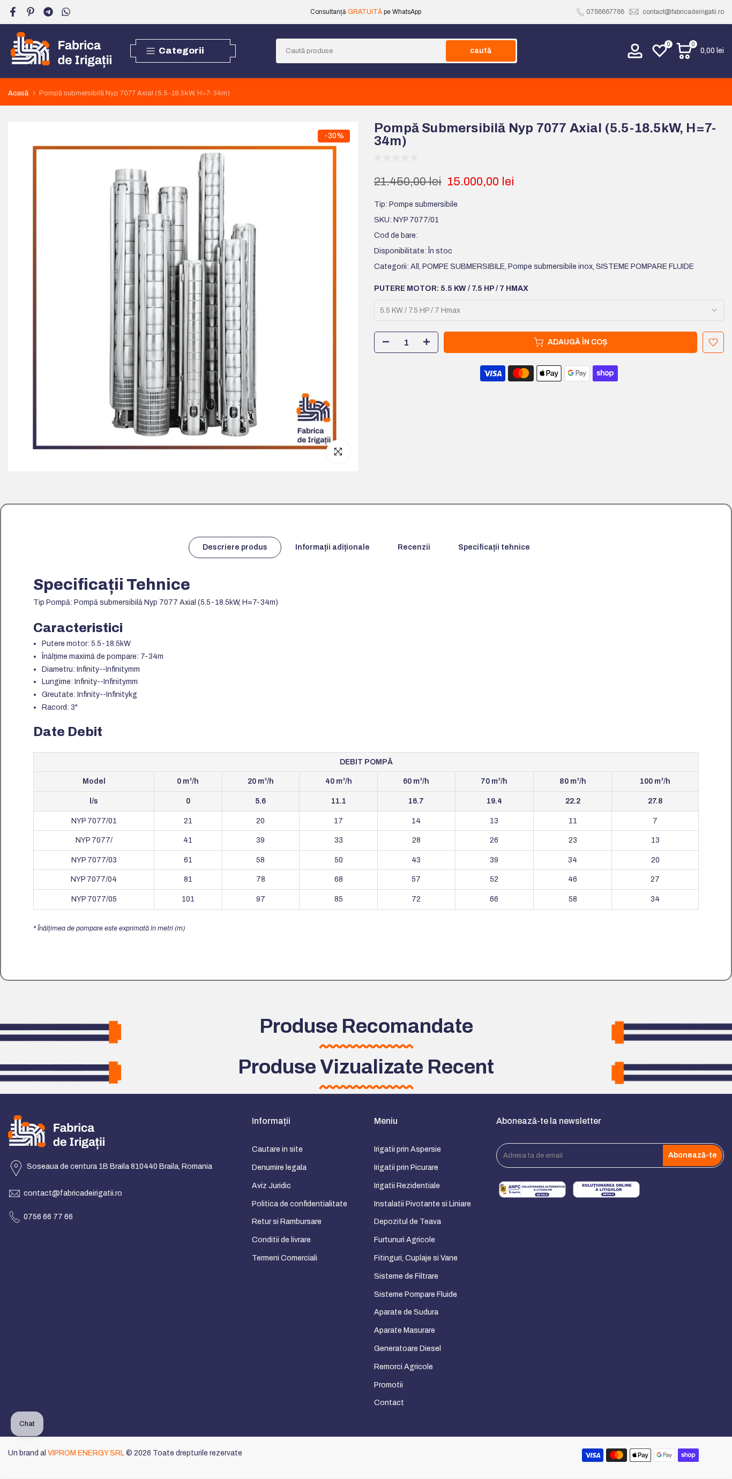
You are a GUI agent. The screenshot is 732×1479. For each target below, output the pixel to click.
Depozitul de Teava (407, 1222)
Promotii (388, 1385)
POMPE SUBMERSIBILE (463, 266)
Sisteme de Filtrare (406, 1276)
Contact (389, 1403)
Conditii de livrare (281, 1240)
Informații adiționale (332, 547)
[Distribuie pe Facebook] (13, 11)
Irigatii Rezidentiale (407, 1186)
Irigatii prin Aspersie (407, 1149)
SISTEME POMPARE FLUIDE (645, 266)
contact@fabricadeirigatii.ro (683, 12)
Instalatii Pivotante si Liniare (422, 1204)
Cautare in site (277, 1149)
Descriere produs (235, 547)
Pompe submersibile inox (550, 266)
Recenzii (414, 547)
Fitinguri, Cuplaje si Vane (416, 1258)
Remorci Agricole (403, 1367)
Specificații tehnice (494, 547)
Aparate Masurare (404, 1330)
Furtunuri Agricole (404, 1240)
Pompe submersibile (423, 205)
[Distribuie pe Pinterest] (30, 11)
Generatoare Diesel (407, 1349)
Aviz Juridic (271, 1186)
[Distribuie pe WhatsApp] (66, 11)
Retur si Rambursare (287, 1222)
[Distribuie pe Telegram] (48, 11)
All (414, 266)
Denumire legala (279, 1167)
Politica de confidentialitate (299, 1204)
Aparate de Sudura (406, 1312)
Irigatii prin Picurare (406, 1167)
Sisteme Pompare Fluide (415, 1294)
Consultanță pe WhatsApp (365, 12)
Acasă (18, 93)
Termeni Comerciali (284, 1258)
